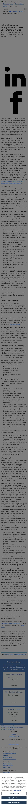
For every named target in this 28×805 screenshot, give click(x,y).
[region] (14, 789)
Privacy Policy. (17, 790)
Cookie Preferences (14, 793)
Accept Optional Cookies (14, 802)
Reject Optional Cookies (14, 798)
